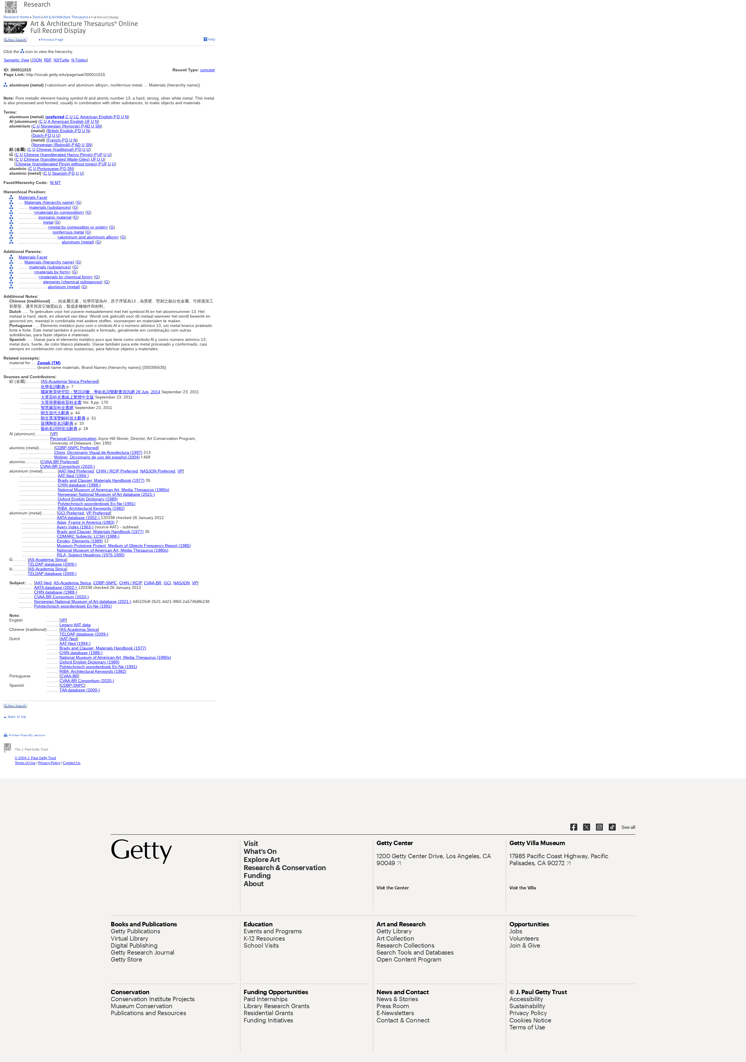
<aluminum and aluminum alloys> (88, 237)
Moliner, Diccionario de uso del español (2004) (97, 457)
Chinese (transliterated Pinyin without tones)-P (58, 164)
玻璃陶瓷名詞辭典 (57, 423)
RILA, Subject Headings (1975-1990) (91, 555)
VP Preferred (98, 513)
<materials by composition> (59, 212)
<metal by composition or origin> (78, 227)
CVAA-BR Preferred (59, 461)
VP (54, 433)
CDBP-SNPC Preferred (76, 447)
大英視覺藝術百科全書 (61, 402)
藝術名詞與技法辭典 (59, 428)
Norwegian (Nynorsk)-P (62, 126)
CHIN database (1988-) (79, 485)
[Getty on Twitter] (586, 827)
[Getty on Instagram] (599, 827)
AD (87, 126)
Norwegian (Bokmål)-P (53, 144)
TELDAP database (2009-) (52, 564)
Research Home (16, 17)
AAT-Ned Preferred (76, 471)
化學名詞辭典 (53, 386)
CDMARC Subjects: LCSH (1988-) (88, 536)
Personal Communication (73, 438)
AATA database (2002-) (79, 517)
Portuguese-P (49, 168)
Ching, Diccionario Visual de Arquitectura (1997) (98, 452)
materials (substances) (50, 207)
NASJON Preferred (157, 471)
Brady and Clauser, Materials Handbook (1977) (101, 480)
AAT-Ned (43, 582)
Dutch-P (40, 135)
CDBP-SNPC (105, 582)
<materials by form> (52, 272)
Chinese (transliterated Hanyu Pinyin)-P (60, 154)
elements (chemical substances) (73, 281)
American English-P (98, 116)
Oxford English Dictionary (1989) (88, 499)
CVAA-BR (152, 582)
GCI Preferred (71, 513)
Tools (36, 17)
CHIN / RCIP (130, 582)
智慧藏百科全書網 (57, 407)
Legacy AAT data (75, 624)
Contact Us (71, 763)
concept (207, 70)
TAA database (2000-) (79, 690)
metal (48, 222)
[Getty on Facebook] (573, 827)
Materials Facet (33, 197)
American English (68, 121)
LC (76, 116)
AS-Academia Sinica (47, 559)
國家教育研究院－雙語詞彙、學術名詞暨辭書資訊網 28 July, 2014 (100, 392)
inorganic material (54, 217)
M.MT (55, 182)
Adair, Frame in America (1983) (86, 522)
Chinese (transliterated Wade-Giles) (57, 159)
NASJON (181, 582)
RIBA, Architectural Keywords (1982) (91, 508)
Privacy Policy (49, 763)
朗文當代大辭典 (55, 412)
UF (87, 121)
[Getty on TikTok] (612, 827)
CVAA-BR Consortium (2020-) (67, 466)
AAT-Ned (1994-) (73, 475)
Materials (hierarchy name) (49, 202)
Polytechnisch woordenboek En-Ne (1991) (97, 503)
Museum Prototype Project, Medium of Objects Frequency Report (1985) (124, 545)
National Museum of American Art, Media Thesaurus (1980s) (113, 489)
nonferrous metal (68, 232)
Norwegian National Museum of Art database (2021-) (106, 494)
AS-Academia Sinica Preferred (70, 381)
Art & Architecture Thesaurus (66, 17)
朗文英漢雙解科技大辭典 (63, 418)
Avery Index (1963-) (75, 527)
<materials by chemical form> (65, 277)
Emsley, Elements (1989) (80, 541)
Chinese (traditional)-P (56, 149)
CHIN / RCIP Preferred (117, 471)
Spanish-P (61, 173)
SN (98, 126)
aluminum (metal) (78, 242)
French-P (55, 140)
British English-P (62, 130)
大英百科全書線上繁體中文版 (67, 397)
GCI (167, 582)
